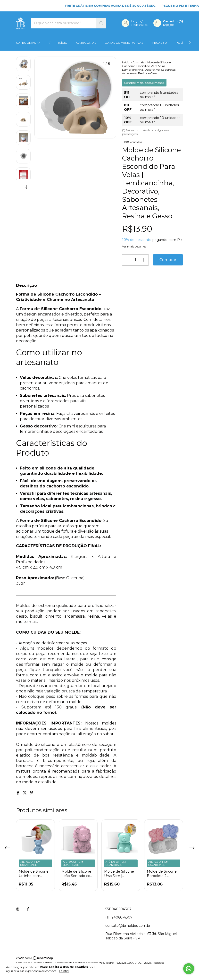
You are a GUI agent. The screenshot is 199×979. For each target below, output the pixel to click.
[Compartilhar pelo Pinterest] (31, 793)
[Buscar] (101, 23)
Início (62, 42)
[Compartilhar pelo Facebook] (18, 793)
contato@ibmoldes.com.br (127, 925)
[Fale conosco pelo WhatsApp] (188, 968)
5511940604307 (118, 909)
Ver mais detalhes (134, 246)
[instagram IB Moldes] (17, 909)
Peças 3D (159, 42)
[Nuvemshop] (35, 959)
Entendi (64, 971)
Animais (138, 62)
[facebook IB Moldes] (28, 909)
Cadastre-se (139, 25)
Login (136, 21)
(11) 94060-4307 (119, 917)
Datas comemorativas (124, 42)
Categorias (26, 42)
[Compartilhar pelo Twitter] (25, 793)
